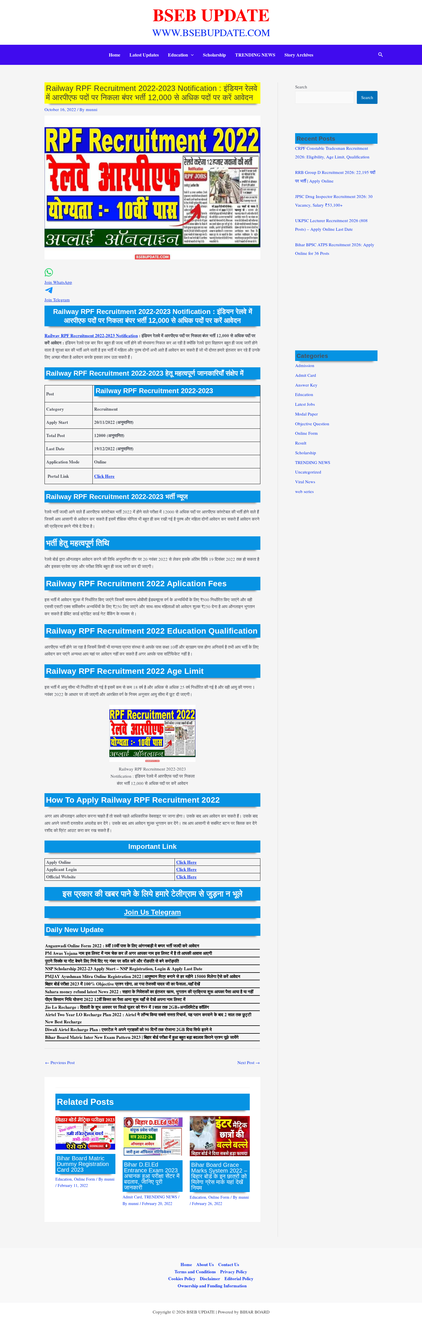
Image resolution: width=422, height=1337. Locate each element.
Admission (304, 365)
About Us (205, 1264)
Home (114, 54)
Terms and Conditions (195, 1271)
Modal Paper (306, 414)
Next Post (248, 1062)
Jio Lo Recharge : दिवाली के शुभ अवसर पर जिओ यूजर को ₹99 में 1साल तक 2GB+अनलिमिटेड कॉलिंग (127, 1007)
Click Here (104, 476)
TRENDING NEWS (255, 54)
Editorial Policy (238, 1278)
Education (178, 54)
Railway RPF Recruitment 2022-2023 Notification (91, 335)
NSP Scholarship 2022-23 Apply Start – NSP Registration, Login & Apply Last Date (123, 968)
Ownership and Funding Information (212, 1285)
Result (300, 443)
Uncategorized (308, 472)
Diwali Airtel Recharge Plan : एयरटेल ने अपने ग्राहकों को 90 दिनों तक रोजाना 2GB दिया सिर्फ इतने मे (128, 1029)
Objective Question (312, 423)
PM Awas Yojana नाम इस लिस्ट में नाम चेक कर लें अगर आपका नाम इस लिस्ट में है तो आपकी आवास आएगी (128, 953)
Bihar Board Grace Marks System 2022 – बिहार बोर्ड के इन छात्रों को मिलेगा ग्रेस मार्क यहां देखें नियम (219, 1176)
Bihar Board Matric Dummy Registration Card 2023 (83, 1164)
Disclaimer (210, 1278)
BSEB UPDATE (211, 14)
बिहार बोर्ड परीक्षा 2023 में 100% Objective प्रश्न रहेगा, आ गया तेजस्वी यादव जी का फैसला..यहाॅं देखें (122, 984)
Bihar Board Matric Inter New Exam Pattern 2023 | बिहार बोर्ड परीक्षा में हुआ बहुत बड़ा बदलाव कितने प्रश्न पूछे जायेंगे (142, 1037)
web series (304, 491)
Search (301, 87)
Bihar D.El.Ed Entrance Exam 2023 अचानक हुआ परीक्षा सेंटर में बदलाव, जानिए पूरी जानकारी (151, 1176)
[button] (191, 55)
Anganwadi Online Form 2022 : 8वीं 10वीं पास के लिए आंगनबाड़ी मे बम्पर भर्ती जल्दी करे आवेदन (122, 945)
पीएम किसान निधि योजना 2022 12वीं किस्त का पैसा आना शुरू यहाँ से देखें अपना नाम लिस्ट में (115, 999)
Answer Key (306, 385)
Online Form (84, 1179)
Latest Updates (144, 54)
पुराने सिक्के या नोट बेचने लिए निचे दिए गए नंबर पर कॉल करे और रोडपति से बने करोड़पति (112, 961)
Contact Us (228, 1264)
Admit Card (132, 1197)
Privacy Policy (233, 1271)
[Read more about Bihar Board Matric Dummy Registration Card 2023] (85, 1132)
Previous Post (60, 1062)
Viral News (305, 481)
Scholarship (214, 54)
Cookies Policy (181, 1278)
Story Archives (298, 54)
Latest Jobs (305, 404)
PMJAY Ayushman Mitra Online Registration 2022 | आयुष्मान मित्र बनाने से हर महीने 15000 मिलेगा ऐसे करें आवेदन (142, 976)
